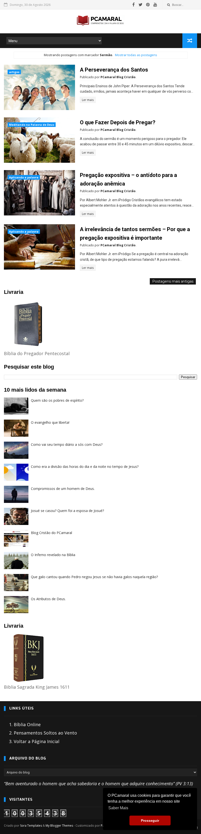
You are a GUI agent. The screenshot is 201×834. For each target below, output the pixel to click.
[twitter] (140, 4)
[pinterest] (148, 4)
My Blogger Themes (59, 825)
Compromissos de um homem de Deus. (63, 488)
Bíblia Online (27, 724)
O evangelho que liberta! (50, 422)
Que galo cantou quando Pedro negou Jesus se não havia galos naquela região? (94, 576)
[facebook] (133, 4)
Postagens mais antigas (172, 281)
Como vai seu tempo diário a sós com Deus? (66, 444)
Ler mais (88, 100)
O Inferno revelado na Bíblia (53, 554)
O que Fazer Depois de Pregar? (117, 122)
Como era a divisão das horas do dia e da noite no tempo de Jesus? (84, 466)
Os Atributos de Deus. (48, 599)
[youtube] (155, 4)
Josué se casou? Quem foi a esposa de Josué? (67, 510)
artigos (14, 72)
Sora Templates (31, 825)
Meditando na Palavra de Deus (31, 124)
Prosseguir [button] (150, 820)
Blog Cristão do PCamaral (51, 532)
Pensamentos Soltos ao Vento (45, 733)
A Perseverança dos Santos (114, 70)
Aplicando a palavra (23, 177)
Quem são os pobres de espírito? (57, 400)
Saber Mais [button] (118, 808)
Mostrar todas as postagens (136, 55)
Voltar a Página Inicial (36, 741)
